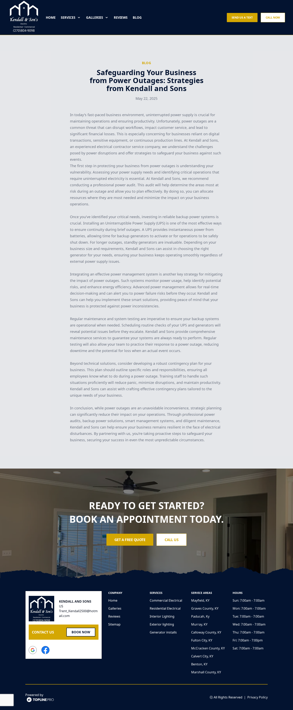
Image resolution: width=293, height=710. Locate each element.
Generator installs (163, 632)
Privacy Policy (257, 697)
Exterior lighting (162, 624)
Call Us (171, 539)
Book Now (81, 632)
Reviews (121, 17)
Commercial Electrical (166, 600)
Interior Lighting (162, 616)
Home (51, 17)
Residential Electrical (165, 608)
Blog (137, 17)
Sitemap (114, 624)
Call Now (273, 17)
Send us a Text (242, 17)
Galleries (114, 608)
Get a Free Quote (130, 539)
